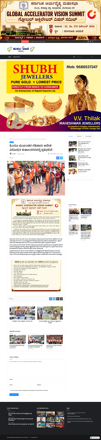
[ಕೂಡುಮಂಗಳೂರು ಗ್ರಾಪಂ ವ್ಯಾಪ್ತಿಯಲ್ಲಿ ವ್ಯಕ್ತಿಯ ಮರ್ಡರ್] (73, 165)
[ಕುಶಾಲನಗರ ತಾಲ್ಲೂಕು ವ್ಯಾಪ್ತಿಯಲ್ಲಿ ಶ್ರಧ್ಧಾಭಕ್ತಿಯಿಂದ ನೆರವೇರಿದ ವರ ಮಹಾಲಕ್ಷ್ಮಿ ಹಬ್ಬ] (59, 419)
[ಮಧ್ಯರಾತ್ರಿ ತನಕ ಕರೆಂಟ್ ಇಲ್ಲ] (41, 414)
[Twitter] (61, 157)
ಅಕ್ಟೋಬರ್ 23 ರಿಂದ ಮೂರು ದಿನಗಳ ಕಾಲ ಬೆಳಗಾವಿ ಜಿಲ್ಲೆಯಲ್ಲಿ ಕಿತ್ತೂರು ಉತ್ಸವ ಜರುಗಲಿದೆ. (80, 422)
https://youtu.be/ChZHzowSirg (73, 416)
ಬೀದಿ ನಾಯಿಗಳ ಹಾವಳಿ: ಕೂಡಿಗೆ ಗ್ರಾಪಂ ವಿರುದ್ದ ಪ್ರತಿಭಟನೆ (17, 346)
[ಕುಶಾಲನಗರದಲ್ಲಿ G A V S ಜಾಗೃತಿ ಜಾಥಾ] (50, 425)
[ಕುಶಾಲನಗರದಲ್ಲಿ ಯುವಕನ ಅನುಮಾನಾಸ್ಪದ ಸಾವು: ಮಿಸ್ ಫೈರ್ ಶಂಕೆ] (73, 158)
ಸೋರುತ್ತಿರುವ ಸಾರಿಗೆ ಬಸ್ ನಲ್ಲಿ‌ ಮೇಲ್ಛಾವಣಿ (86, 216)
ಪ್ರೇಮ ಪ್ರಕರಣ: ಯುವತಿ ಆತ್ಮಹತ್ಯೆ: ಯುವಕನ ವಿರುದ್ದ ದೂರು (84, 170)
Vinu (13, 153)
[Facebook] (57, 157)
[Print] (61, 298)
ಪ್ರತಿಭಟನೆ (16, 139)
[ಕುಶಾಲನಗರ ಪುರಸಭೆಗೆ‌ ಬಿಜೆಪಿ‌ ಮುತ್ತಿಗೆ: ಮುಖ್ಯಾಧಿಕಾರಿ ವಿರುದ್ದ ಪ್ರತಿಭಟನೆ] (36, 339)
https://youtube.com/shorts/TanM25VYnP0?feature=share (79, 418)
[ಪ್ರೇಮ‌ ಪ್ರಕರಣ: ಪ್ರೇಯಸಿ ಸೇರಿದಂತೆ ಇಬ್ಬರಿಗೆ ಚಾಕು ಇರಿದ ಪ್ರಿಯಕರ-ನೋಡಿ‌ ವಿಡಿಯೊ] (73, 151)
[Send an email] (14, 153)
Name (11, 379)
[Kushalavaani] (21, 49)
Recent (79, 136)
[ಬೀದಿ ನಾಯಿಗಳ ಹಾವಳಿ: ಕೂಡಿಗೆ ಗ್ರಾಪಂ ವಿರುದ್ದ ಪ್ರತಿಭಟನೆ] (18, 339)
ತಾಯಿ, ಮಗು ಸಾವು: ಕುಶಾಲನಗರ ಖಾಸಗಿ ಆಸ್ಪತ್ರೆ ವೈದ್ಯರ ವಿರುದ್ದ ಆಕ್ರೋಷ (84, 143)
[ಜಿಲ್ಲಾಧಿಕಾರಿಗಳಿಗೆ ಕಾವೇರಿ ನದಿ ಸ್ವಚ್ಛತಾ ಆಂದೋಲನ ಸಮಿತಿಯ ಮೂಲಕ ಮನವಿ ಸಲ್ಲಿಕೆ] (74, 211)
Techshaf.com (34, 437)
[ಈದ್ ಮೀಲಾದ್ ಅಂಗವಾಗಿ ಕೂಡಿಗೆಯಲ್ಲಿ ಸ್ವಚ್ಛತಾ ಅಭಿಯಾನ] (41, 425)
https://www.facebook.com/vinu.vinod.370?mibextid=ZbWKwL (76, 413)
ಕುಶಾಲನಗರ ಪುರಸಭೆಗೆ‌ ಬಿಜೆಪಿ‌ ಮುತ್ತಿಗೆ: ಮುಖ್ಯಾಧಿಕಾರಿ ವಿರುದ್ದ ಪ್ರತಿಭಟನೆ (35, 346)
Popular (71, 136)
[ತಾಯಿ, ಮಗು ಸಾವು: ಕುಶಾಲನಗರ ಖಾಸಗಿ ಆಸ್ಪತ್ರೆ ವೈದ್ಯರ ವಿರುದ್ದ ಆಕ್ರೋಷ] (73, 144)
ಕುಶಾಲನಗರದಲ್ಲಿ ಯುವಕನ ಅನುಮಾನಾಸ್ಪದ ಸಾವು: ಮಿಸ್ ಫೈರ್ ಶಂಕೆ (84, 157)
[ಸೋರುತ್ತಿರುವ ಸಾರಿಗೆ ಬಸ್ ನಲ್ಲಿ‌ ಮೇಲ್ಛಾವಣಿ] (86, 211)
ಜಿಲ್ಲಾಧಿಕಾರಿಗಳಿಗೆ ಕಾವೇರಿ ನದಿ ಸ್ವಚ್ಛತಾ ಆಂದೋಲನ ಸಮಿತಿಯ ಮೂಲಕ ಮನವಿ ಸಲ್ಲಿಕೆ (74, 218)
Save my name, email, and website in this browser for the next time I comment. (29, 390)
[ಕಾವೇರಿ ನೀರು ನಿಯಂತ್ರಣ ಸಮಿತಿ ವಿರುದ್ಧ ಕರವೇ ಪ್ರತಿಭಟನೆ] (55, 339)
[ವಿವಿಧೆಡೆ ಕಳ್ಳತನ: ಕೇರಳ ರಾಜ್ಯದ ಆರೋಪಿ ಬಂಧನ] (74, 228)
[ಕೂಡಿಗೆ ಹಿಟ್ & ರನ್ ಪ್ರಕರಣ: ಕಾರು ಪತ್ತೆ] (59, 425)
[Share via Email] (57, 298)
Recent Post (16, 57)
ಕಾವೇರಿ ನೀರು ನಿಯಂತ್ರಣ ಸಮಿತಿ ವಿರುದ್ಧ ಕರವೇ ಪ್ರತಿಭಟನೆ (54, 346)
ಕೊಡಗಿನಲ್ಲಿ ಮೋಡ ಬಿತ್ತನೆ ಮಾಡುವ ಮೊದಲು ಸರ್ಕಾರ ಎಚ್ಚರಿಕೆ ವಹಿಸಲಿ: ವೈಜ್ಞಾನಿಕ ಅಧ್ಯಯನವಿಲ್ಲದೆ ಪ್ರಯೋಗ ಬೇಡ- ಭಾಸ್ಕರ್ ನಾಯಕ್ (86, 235)
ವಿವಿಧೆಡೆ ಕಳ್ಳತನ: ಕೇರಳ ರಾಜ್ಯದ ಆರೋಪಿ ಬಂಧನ (38, 41)
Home (9, 57)
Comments (88, 136)
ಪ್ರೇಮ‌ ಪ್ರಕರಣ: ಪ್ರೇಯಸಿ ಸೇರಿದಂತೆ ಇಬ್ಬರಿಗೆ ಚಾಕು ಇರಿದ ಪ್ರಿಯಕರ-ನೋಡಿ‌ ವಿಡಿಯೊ (84, 150)
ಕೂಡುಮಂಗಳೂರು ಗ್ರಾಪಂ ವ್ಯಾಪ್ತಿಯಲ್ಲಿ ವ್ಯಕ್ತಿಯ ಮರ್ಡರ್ (83, 163)
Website (39, 384)
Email (11, 384)
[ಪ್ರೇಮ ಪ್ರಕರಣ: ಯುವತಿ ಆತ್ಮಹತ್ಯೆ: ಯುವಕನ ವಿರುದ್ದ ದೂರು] (73, 171)
